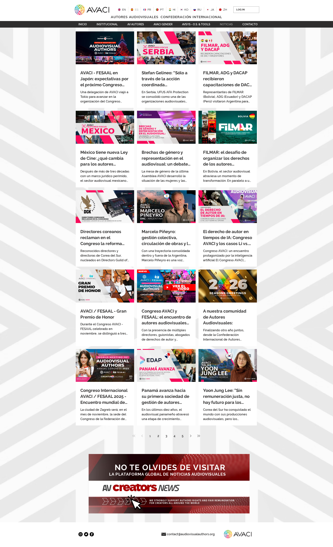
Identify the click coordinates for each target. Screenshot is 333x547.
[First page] (133, 435)
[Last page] (198, 435)
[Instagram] (80, 534)
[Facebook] (92, 534)
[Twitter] (86, 534)
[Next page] (190, 435)
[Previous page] (142, 435)
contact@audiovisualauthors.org (191, 534)
